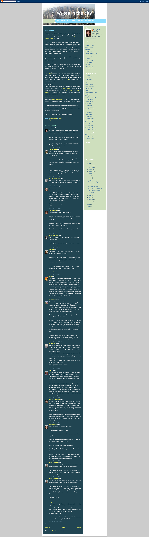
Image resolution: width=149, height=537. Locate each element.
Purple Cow (52, 299)
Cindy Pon (88, 103)
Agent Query (88, 62)
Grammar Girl (88, 57)
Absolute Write (89, 69)
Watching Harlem (89, 135)
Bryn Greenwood (89, 109)
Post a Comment (49, 524)
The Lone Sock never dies (94, 190)
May (90, 180)
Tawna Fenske (66, 88)
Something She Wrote (57, 99)
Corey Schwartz (89, 84)
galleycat (87, 49)
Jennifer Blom (88, 88)
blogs (50, 120)
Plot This (87, 77)
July (90, 175)
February (91, 199)
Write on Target (89, 125)
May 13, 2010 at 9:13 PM (55, 521)
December (91, 165)
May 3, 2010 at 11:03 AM (55, 233)
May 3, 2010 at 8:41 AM (55, 147)
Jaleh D (51, 370)
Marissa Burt (88, 90)
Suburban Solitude (90, 136)
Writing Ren (88, 95)
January (91, 201)
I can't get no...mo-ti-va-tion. (95, 188)
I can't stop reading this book (95, 182)
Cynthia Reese (53, 149)
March (90, 197)
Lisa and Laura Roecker (91, 92)
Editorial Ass (88, 51)
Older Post (78, 527)
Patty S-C (51, 502)
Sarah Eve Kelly (89, 86)
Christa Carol (88, 105)
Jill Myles (87, 83)
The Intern (88, 43)
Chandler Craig (89, 107)
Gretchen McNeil (89, 120)
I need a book (91, 184)
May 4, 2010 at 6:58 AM (55, 368)
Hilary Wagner (88, 79)
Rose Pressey (89, 116)
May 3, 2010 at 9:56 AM (55, 208)
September (91, 171)
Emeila (51, 128)
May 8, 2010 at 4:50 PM (55, 476)
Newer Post (48, 527)
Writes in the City (74, 13)
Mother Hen (52, 343)
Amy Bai (87, 94)
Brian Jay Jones (89, 118)
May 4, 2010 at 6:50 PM (55, 422)
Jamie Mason (88, 114)
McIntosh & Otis (89, 45)
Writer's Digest (89, 60)
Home (63, 527)
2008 (88, 206)
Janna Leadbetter (54, 235)
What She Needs (89, 138)
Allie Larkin (88, 110)
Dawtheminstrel (89, 101)
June (90, 178)
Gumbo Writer (88, 123)
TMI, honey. (91, 192)
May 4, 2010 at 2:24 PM (55, 397)
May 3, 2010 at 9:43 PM (55, 298)
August (91, 173)
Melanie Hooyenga (54, 178)
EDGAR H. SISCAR (53, 462)
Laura (50, 276)
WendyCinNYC (53, 210)
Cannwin (51, 249)
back (68, 79)
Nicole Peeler (88, 112)
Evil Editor (88, 64)
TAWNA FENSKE (53, 187)
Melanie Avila (48, 73)
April (90, 195)
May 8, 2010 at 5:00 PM (55, 500)
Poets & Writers (89, 66)
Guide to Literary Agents (91, 55)
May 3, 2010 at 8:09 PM (55, 274)
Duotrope (87, 58)
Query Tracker (89, 47)
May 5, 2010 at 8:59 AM (55, 460)
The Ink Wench (89, 99)
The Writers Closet (90, 122)
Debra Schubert (70, 90)
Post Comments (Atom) (58, 531)
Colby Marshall (89, 127)
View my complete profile (91, 38)
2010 (88, 163)
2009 (88, 204)
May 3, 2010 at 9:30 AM (55, 185)
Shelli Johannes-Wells (90, 97)
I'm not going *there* (93, 186)
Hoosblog (87, 75)
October (91, 169)
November (91, 167)
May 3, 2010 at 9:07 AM (55, 176)
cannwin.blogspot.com (54, 272)
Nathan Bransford (89, 68)
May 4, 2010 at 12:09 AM (55, 341)
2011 (88, 161)
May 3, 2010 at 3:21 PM (55, 247)
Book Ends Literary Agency (92, 53)
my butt (69, 47)
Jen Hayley (88, 81)
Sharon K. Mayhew (54, 399)
